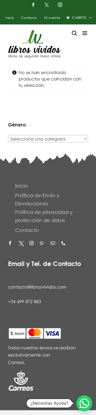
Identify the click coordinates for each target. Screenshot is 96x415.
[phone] (64, 243)
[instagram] (32, 243)
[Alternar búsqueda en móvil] (74, 33)
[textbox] (48, 139)
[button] (84, 403)
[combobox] (48, 138)
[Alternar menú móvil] (85, 33)
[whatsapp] (42, 243)
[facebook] (10, 243)
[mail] (53, 243)
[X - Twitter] (21, 243)
